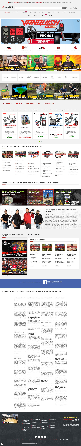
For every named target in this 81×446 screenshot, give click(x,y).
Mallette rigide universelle (73, 169)
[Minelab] (29, 77)
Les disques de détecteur (44, 425)
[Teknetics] (13, 77)
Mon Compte (52, 417)
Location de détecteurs (34, 422)
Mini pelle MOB (31, 163)
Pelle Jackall (31, 166)
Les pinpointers (44, 420)
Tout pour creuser (44, 422)
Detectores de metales (29, 439)
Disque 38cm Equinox (20, 168)
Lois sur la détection (36, 427)
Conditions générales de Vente (45, 439)
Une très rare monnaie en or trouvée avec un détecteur (59, 253)
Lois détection (15, 439)
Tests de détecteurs (36, 419)
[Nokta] (44, 77)
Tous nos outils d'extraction (34, 171)
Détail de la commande (52, 422)
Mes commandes (53, 419)
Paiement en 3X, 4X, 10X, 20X (27, 421)
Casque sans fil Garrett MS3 (47, 173)
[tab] (7, 104)
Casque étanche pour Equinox (46, 168)
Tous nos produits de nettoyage (59, 172)
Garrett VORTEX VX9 (56, 127)
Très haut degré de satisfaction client (26, 426)
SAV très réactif (26, 427)
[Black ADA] (67, 77)
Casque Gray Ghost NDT (47, 166)
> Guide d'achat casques (46, 176)
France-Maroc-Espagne (26, 430)
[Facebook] (36, 437)
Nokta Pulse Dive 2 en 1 (7, 165)
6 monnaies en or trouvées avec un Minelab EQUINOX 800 (46, 253)
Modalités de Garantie (55, 439)
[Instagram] (45, 437)
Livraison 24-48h (26, 423)
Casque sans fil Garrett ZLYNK (46, 171)
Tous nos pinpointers (6, 170)
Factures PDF (52, 425)
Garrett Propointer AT (7, 167)
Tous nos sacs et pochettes (73, 172)
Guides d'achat (35, 417)
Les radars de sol (44, 428)
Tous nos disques (19, 171)
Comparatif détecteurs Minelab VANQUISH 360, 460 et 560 (71, 253)
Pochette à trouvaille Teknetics (72, 164)
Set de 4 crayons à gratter (60, 166)
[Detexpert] (75, 77)
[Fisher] (36, 77)
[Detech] (21, 77)
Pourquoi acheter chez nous (26, 418)
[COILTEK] (59, 77)
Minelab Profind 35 (6, 163)
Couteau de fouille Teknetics (34, 168)
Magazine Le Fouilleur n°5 (25, 127)
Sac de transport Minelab (73, 166)
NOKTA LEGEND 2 (9, 127)
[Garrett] (6, 77)
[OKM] (52, 77)
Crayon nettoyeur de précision (59, 163)
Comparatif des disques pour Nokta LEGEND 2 (35, 253)
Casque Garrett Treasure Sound (47, 164)
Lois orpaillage (21, 439)
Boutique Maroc (36, 439)
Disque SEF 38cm (19, 163)
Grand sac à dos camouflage (74, 167)
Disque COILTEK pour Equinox (21, 166)
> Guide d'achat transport (72, 174)
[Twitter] (39, 437)
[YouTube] (42, 437)
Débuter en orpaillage (45, 426)
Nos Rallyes (34, 425)
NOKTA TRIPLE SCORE (71, 127)
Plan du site (52, 427)
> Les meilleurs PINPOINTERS (7, 159)
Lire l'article (44, 265)
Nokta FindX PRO (40, 127)
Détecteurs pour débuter (44, 418)
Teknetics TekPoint (6, 162)
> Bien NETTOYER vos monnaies (60, 159)
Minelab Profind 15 (6, 168)
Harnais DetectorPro (72, 171)
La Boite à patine (58, 168)
